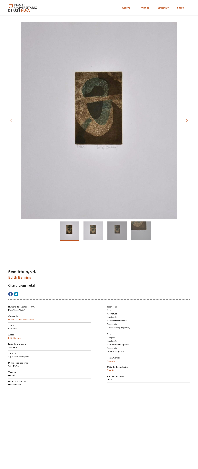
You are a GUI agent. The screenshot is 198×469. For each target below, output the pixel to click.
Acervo (126, 7)
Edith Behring (19, 277)
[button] (186, 120)
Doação (110, 370)
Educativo (163, 7)
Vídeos (145, 7)
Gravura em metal (26, 319)
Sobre (180, 7)
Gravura (12, 319)
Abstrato (111, 361)
